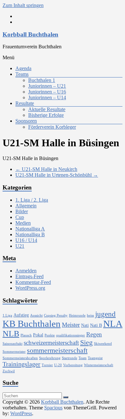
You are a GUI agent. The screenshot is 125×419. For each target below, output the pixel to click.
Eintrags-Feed (29, 276)
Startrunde (69, 358)
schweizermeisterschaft (51, 342)
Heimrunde (77, 315)
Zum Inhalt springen (23, 5)
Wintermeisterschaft (98, 365)
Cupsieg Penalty (56, 315)
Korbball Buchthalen (30, 34)
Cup (19, 217)
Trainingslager (21, 363)
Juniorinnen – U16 (47, 91)
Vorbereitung (73, 365)
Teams (22, 74)
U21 (19, 246)
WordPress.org (30, 288)
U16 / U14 (26, 240)
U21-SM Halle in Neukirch (46, 169)
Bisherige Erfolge (46, 115)
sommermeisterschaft (57, 350)
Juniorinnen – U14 (47, 97)
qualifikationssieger (70, 335)
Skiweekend (103, 343)
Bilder (21, 211)
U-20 (58, 365)
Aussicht (36, 315)
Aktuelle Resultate (46, 109)
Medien (23, 223)
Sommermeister (14, 351)
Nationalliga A (30, 228)
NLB (11, 333)
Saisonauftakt (12, 343)
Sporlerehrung (50, 358)
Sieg (86, 342)
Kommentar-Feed (33, 282)
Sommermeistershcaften (20, 358)
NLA (112, 323)
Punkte (50, 335)
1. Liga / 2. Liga (31, 200)
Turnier (47, 365)
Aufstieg (21, 315)
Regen (94, 334)
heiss (90, 315)
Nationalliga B (30, 234)
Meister (71, 324)
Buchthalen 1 (41, 80)
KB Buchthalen (32, 323)
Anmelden (26, 270)
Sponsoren (26, 121)
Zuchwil (9, 371)
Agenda (23, 68)
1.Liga (7, 315)
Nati (85, 325)
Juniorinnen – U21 (47, 86)
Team (83, 358)
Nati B (96, 325)
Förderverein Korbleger (52, 127)
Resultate (24, 103)
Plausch (26, 335)
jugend (105, 314)
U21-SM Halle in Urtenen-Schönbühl (56, 175)
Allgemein (26, 205)
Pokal (38, 334)
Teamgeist (95, 358)
